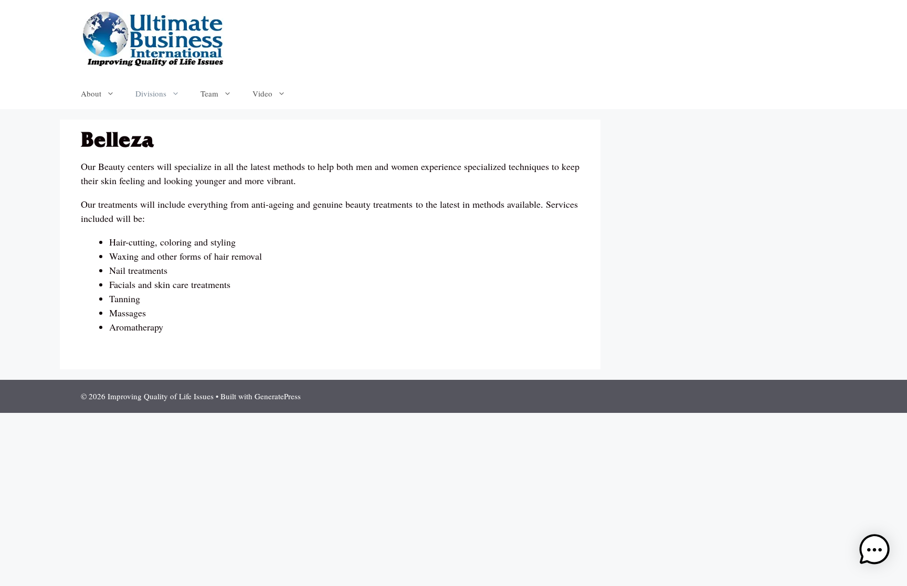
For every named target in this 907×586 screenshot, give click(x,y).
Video (262, 93)
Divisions (150, 93)
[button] (874, 551)
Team (209, 93)
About (91, 93)
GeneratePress (278, 396)
